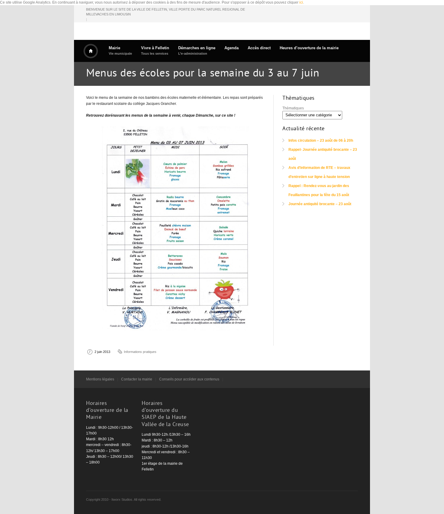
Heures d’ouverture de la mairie (309, 48)
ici (301, 2)
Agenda (231, 48)
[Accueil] (90, 51)
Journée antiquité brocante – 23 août (319, 204)
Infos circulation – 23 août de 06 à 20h (320, 140)
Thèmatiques (293, 108)
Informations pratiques (140, 352)
